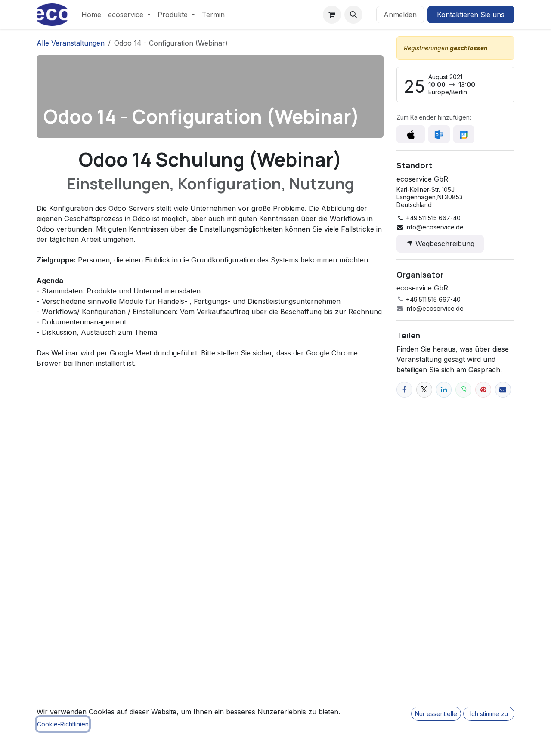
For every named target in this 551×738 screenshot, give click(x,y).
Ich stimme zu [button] (489, 713)
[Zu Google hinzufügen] (463, 134)
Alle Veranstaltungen (71, 43)
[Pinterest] (483, 390)
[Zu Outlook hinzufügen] (438, 134)
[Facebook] (404, 390)
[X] (424, 390)
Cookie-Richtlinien (63, 724)
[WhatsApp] (463, 390)
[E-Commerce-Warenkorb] (332, 15)
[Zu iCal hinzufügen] (410, 134)
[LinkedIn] (444, 390)
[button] (353, 15)
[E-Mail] (503, 390)
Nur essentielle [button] (436, 713)
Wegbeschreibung (443, 243)
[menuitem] (91, 14)
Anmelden (400, 14)
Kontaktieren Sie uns (471, 14)
